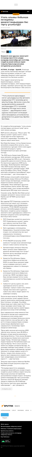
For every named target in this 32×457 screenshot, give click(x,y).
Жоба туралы (5, 424)
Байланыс (4, 428)
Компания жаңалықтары (14, 428)
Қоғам (27, 410)
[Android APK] (5, 441)
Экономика (20, 410)
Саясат (14, 410)
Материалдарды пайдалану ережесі (11, 426)
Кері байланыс (5, 436)
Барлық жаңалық (5, 410)
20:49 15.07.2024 (5, 27)
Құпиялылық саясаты (7, 430)
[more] (29, 121)
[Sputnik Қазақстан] (5, 12)
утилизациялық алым (6, 388)
